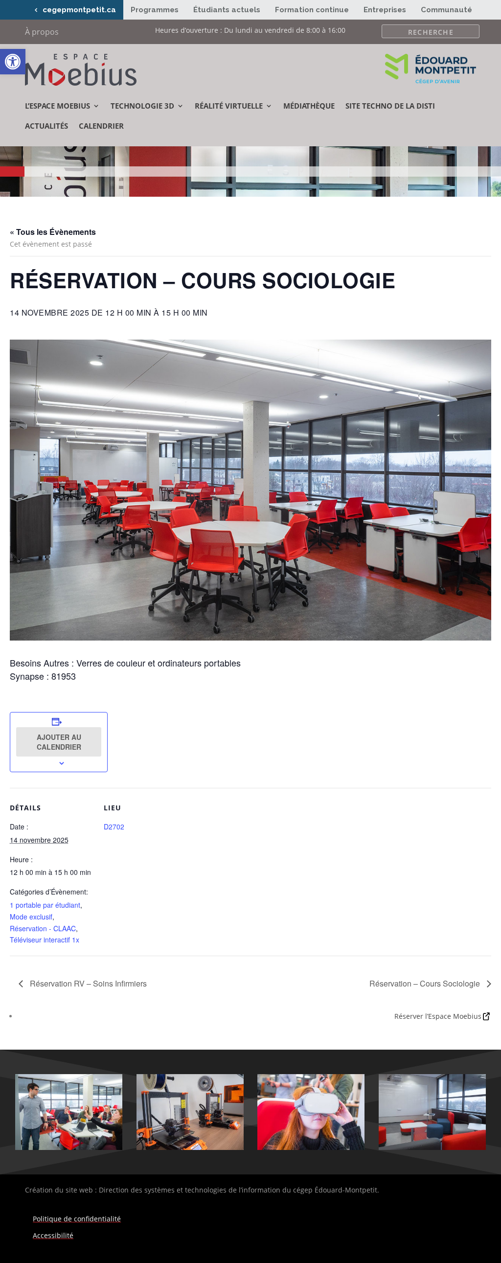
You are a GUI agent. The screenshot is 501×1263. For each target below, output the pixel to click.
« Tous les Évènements (53, 231)
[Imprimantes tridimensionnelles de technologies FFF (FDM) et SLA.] (190, 1147)
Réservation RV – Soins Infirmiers (87, 983)
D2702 (114, 826)
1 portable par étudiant (45, 905)
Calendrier (101, 126)
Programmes (155, 9)
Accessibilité (53, 1235)
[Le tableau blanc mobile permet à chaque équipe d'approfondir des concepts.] (68, 1147)
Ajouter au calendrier (59, 742)
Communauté (446, 9)
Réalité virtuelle (229, 106)
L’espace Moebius (57, 106)
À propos (42, 32)
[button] (12, 61)
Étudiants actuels (226, 9)
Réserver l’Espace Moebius (437, 1016)
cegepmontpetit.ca (79, 9)
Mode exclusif (31, 916)
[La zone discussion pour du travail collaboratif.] (432, 1147)
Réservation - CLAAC (43, 928)
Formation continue (312, 9)
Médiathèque (309, 106)
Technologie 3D (142, 106)
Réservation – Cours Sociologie (425, 983)
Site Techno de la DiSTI (390, 106)
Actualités (46, 126)
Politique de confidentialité (77, 1218)
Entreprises (385, 9)
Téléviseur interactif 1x (44, 939)
